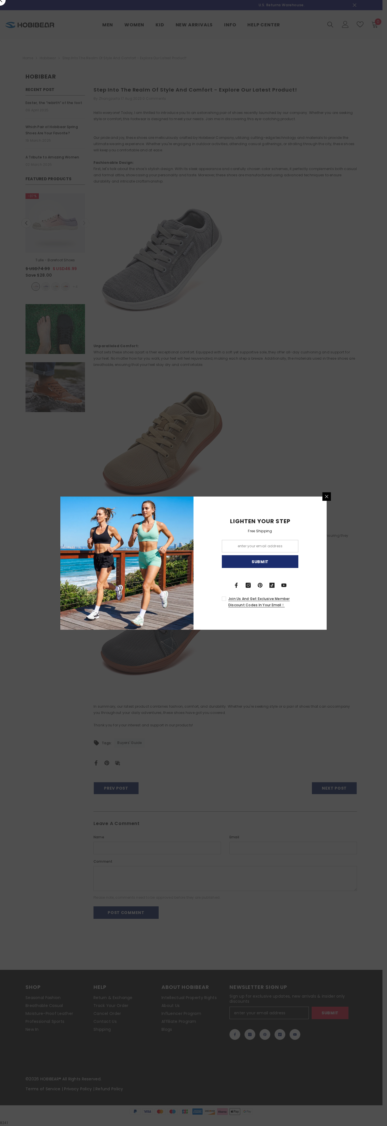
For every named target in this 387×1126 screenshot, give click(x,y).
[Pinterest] (260, 585)
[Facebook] (236, 585)
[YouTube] (284, 585)
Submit (260, 561)
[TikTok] (272, 585)
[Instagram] (248, 585)
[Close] (326, 496)
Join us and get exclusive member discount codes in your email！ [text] (259, 601)
